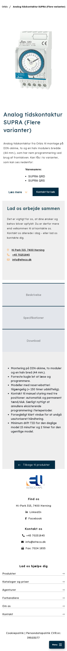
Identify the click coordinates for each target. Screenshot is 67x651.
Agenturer (9, 589)
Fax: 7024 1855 (35, 548)
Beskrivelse (33, 295)
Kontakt (7, 614)
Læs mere (15, 192)
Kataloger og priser (15, 581)
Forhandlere (10, 597)
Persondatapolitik (38, 633)
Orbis (5, 6)
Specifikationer (33, 318)
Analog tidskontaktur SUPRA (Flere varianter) (39, 6)
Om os (6, 606)
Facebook (35, 518)
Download (33, 341)
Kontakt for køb (45, 191)
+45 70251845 (35, 535)
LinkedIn (35, 512)
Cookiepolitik (15, 633)
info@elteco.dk (35, 541)
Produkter (9, 573)
